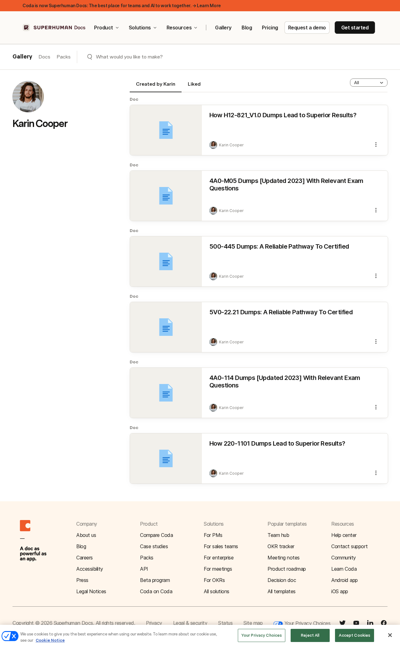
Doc (134, 99)
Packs (64, 57)
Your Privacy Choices (306, 623)
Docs (44, 57)
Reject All (310, 635)
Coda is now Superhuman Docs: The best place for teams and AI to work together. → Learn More (121, 5)
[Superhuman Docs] (54, 27)
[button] (369, 82)
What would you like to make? (129, 57)
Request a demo (307, 27)
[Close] (390, 635)
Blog (247, 27)
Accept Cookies (354, 635)
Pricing (270, 27)
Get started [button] (355, 27)
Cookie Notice (50, 640)
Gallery (223, 27)
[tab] (156, 86)
